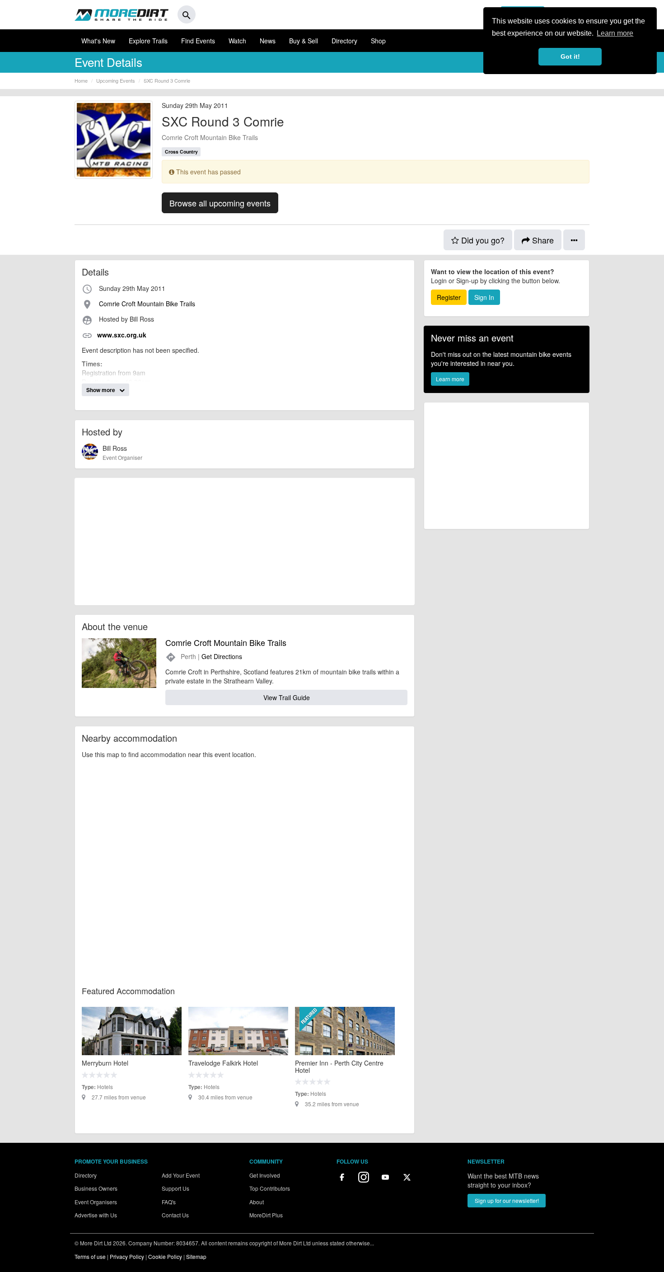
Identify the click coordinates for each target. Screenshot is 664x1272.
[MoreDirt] (121, 14)
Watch (237, 40)
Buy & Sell (303, 40)
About (256, 1202)
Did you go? (482, 240)
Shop (378, 40)
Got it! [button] (570, 56)
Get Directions (221, 656)
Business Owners (96, 1188)
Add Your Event (181, 1175)
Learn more (450, 379)
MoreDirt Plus (266, 1215)
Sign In (484, 297)
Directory (344, 40)
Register (449, 297)
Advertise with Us (96, 1215)
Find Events (198, 40)
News (268, 40)
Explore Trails (148, 40)
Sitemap (196, 1256)
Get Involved (264, 1175)
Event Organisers (96, 1202)
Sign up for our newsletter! (507, 1200)
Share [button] (542, 240)
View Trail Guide (286, 697)
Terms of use (90, 1256)
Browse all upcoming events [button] (220, 203)
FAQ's (169, 1202)
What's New (98, 40)
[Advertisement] (244, 541)
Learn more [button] (615, 33)
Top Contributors (269, 1188)
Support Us (175, 1188)
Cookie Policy (165, 1256)
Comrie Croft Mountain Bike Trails (210, 137)
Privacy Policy (127, 1256)
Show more (101, 390)
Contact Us (175, 1215)
